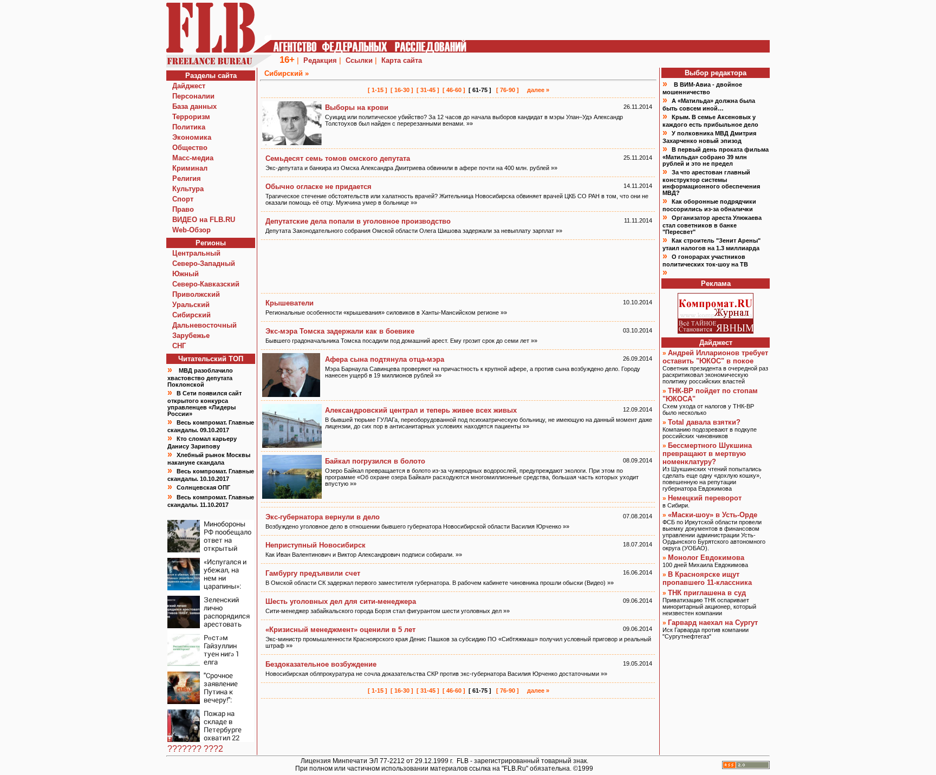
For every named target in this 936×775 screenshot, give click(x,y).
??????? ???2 (195, 748)
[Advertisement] (458, 266)
